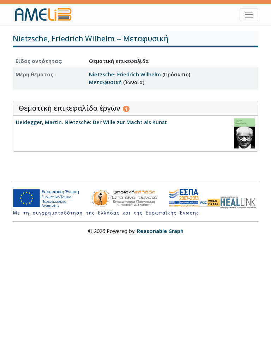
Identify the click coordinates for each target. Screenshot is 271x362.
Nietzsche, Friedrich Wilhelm (125, 74)
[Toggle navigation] (249, 14)
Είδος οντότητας (38, 61)
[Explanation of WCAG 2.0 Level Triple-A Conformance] (209, 202)
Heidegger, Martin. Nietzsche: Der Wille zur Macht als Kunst (91, 122)
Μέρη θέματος (34, 74)
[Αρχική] (45, 14)
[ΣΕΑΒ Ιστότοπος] (239, 201)
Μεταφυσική (105, 82)
